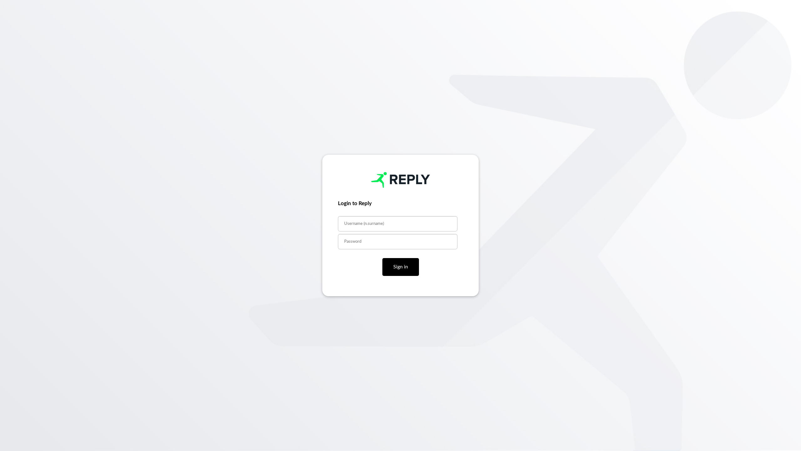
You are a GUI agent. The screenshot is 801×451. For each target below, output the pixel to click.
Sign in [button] (400, 266)
